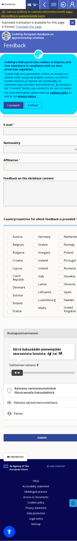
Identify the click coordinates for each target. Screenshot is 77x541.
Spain (67, 292)
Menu (53, 4)
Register (72, 4)
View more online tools (44, 4)
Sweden (69, 300)
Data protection (36, 513)
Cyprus (17, 268)
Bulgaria (18, 252)
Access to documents (35, 497)
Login (63, 4)
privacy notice (27, 96)
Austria (17, 237)
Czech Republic (18, 277)
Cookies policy (36, 502)
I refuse (33, 105)
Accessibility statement (36, 486)
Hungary (44, 252)
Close (72, 22)
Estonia (18, 295)
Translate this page (28, 27)
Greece (43, 244)
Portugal (70, 260)
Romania (70, 268)
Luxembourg (47, 300)
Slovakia (69, 276)
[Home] (8, 4)
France (17, 311)
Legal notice (36, 518)
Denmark (19, 287)
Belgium (18, 244)
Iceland (43, 260)
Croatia (18, 260)
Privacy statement (35, 508)
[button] (9, 531)
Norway (69, 244)
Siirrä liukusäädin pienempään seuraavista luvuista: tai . (38, 351)
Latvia (42, 284)
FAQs (36, 481)
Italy (41, 276)
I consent (13, 105)
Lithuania (44, 292)
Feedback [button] (73, 503)
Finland (17, 303)
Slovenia (69, 284)
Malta (42, 308)
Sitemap (36, 524)
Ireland (43, 268)
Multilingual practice (35, 491)
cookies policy (59, 92)
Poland (68, 252)
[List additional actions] (37, 4)
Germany (44, 237)
